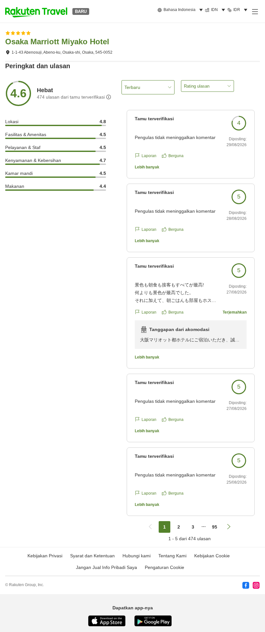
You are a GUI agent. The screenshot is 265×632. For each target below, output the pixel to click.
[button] (36, 11)
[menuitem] (181, 10)
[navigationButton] (150, 527)
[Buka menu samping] (254, 11)
